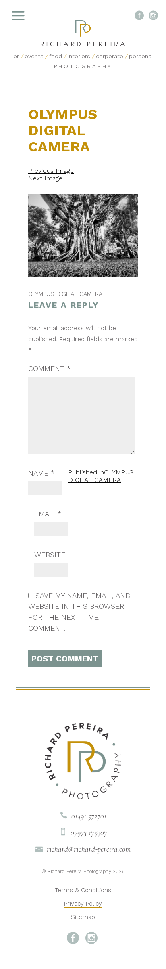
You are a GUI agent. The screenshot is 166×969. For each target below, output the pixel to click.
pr (16, 56)
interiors (79, 56)
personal (141, 56)
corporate (109, 56)
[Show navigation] (38, 16)
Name (41, 473)
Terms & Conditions (83, 890)
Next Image (45, 178)
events (34, 56)
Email (47, 514)
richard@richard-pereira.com (89, 849)
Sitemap (83, 917)
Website (49, 554)
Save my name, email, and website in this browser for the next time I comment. (79, 611)
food (55, 56)
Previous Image (51, 170)
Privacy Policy (83, 903)
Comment (49, 368)
